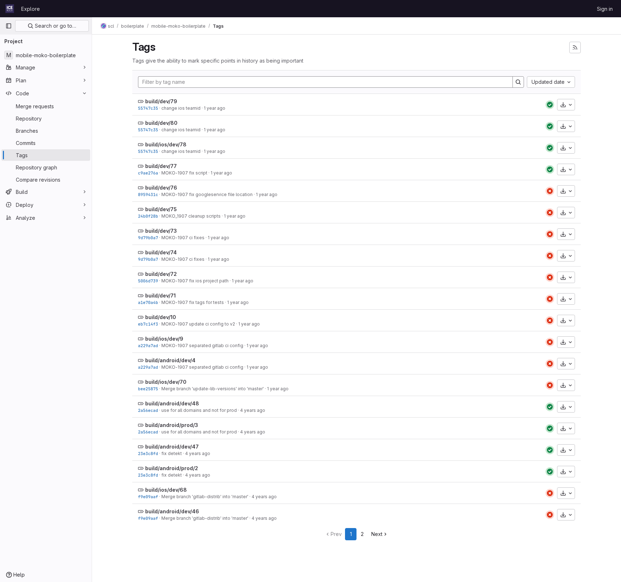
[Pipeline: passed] (550, 104)
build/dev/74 (161, 252)
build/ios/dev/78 (166, 144)
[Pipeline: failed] (550, 191)
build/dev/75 (161, 209)
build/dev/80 (161, 123)
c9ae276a (148, 173)
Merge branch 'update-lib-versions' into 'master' (212, 388)
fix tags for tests (206, 302)
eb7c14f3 (148, 324)
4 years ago (252, 410)
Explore (30, 9)
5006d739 (148, 280)
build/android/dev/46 (172, 511)
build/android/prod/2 (171, 468)
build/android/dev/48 (172, 403)
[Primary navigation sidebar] (8, 26)
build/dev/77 (161, 166)
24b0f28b (148, 216)
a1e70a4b (148, 302)
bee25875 (148, 388)
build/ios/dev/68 (166, 490)
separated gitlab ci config (215, 345)
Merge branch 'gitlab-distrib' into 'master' (204, 496)
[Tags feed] (575, 47)
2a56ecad (148, 410)
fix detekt (171, 453)
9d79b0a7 (148, 237)
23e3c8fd (148, 453)
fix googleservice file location (220, 194)
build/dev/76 (161, 188)
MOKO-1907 (174, 173)
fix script (197, 173)
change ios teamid (181, 108)
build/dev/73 (161, 231)
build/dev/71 (160, 295)
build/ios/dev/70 (166, 382)
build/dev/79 (161, 101)
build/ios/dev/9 (164, 339)
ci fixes (196, 237)
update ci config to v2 (211, 324)
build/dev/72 (161, 274)
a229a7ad (148, 345)
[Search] (518, 82)
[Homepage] (9, 8)
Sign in (605, 9)
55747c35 (148, 108)
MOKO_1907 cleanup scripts (191, 216)
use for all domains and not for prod (199, 410)
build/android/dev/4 (170, 360)
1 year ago (214, 108)
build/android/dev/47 (172, 447)
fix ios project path (208, 280)
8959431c (148, 194)
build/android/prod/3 (171, 425)
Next (376, 534)
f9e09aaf (148, 496)
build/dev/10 (160, 317)
